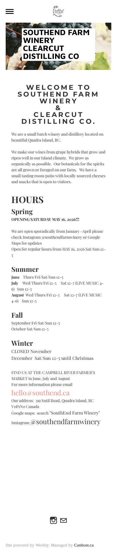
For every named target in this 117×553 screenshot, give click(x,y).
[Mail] (63, 520)
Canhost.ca (84, 545)
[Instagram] (53, 520)
